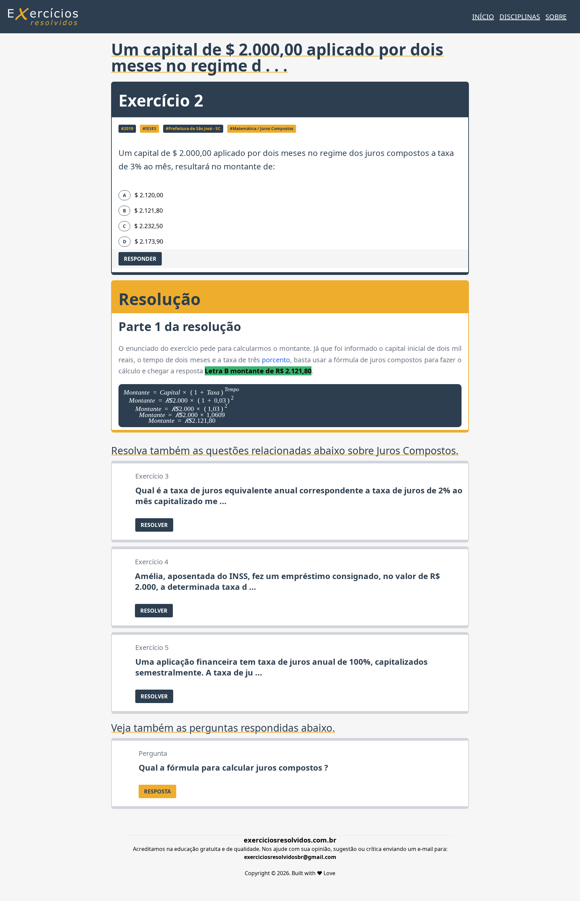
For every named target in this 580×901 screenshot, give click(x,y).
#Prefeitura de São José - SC (193, 128)
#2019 (127, 128)
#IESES (149, 128)
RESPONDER (140, 258)
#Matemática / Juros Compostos (261, 128)
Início (483, 16)
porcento (276, 359)
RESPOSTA (157, 791)
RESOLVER (154, 525)
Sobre (556, 16)
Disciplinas (519, 16)
